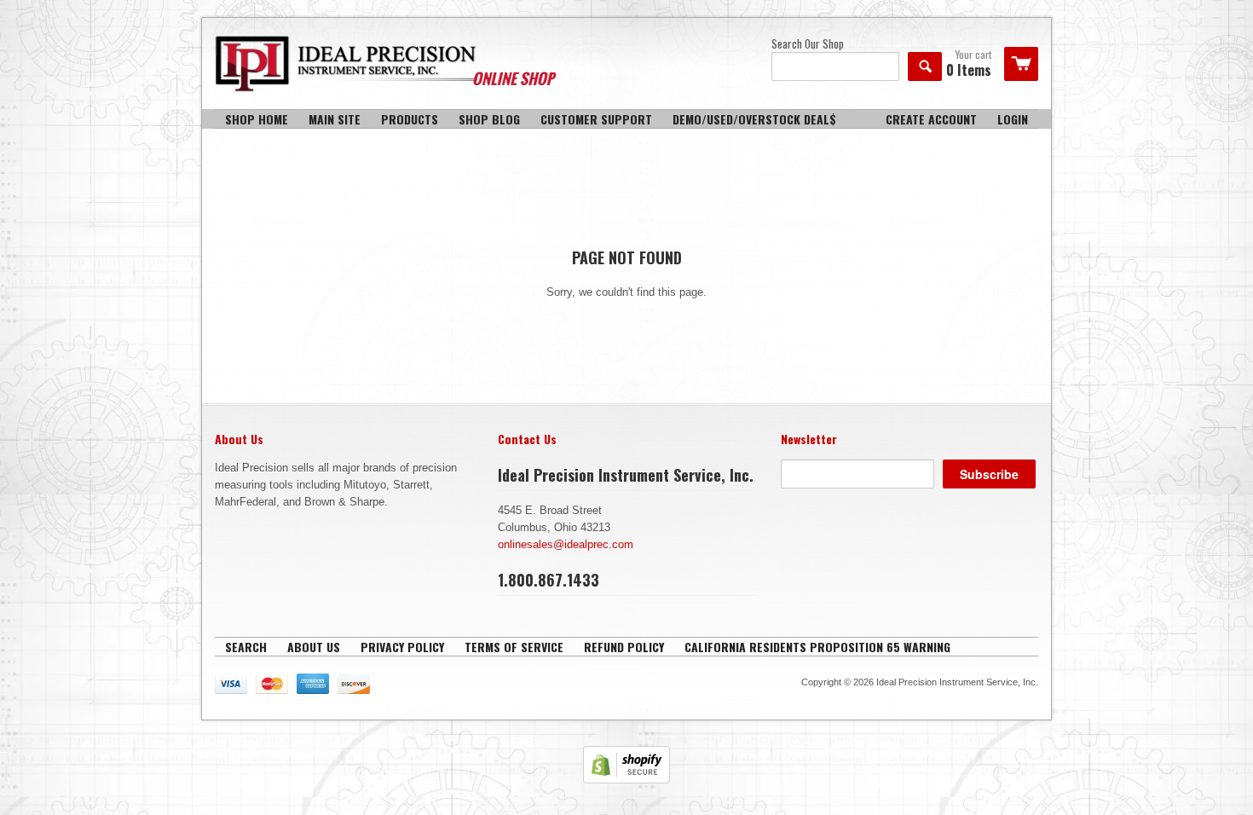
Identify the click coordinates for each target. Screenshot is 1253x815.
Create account (931, 119)
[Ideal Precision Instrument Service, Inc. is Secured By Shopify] (626, 779)
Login (1012, 119)
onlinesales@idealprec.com (565, 544)
